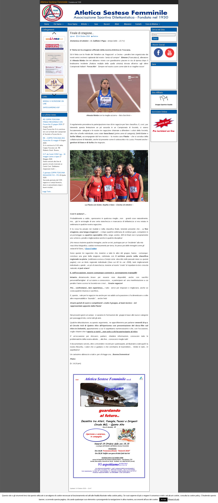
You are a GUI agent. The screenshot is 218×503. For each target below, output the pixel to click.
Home (46, 24)
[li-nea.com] (54, 39)
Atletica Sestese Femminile (54, 2)
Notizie (95, 36)
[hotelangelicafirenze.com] (54, 85)
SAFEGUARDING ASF (51, 107)
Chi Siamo (57, 24)
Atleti (117, 24)
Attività (84, 24)
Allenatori (127, 24)
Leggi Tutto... (47, 191)
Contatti (138, 24)
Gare (96, 24)
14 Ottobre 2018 (84, 36)
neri (73, 36)
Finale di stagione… (82, 33)
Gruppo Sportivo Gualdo (163, 105)
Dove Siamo (72, 24)
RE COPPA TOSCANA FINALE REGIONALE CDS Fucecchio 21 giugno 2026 (53, 122)
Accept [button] (163, 499)
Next (54, 95)
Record (107, 24)
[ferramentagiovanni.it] (54, 47)
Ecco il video (91, 248)
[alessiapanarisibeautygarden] (54, 57)
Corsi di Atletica (151, 24)
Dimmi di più (173, 499)
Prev (54, 33)
